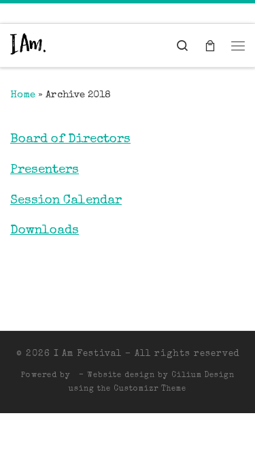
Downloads (44, 231)
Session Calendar (66, 201)
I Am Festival (88, 354)
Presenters (44, 170)
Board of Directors (70, 139)
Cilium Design (203, 375)
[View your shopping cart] (210, 45)
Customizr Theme (150, 389)
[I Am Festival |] (28, 45)
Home (22, 95)
